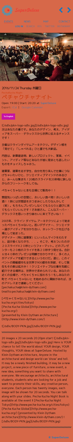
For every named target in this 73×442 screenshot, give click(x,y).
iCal (14, 107)
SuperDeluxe (48, 103)
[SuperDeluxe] (20, 10)
